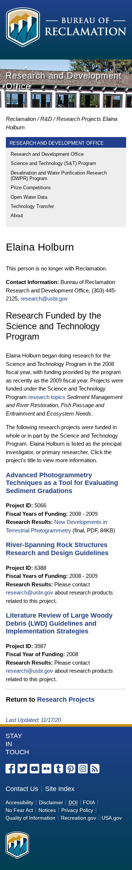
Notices (47, 810)
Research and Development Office (47, 154)
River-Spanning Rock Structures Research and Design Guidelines (57, 549)
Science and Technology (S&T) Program (53, 163)
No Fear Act (19, 810)
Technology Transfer (32, 206)
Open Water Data (29, 197)
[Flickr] (46, 768)
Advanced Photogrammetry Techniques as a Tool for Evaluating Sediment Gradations (62, 483)
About (17, 215)
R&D (46, 119)
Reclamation (21, 119)
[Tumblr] (58, 768)
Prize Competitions (31, 187)
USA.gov (112, 818)
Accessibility (19, 802)
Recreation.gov (78, 818)
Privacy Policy (77, 810)
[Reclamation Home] (66, 28)
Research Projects (78, 119)
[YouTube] (34, 768)
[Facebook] (10, 768)
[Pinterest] (71, 768)
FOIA (89, 802)
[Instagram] (83, 768)
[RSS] (95, 768)
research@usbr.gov (44, 298)
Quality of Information (30, 818)
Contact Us (22, 788)
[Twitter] (22, 768)
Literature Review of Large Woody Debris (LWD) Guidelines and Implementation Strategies (59, 623)
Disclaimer (51, 802)
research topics (46, 397)
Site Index (59, 788)
